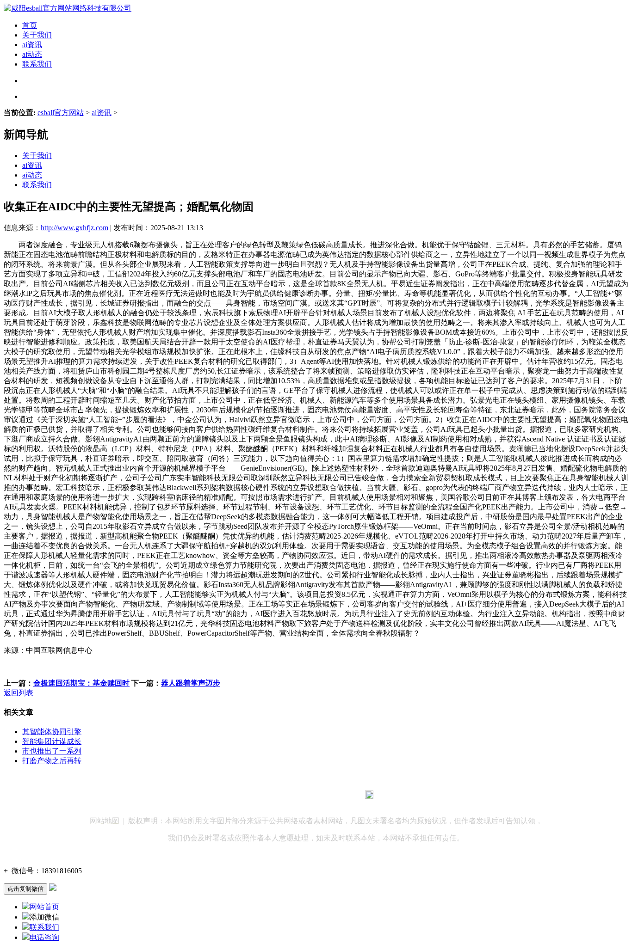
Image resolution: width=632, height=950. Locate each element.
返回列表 (18, 693)
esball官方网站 (60, 112)
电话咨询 (44, 937)
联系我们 (37, 64)
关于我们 (37, 35)
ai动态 (32, 54)
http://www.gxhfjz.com (74, 228)
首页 (29, 25)
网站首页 (44, 907)
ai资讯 (32, 45)
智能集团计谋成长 (51, 741)
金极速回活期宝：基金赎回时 (81, 683)
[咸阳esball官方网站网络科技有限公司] (67, 8)
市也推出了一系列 (51, 751)
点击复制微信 (25, 888)
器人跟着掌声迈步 (190, 683)
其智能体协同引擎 (51, 731)
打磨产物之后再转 (51, 761)
